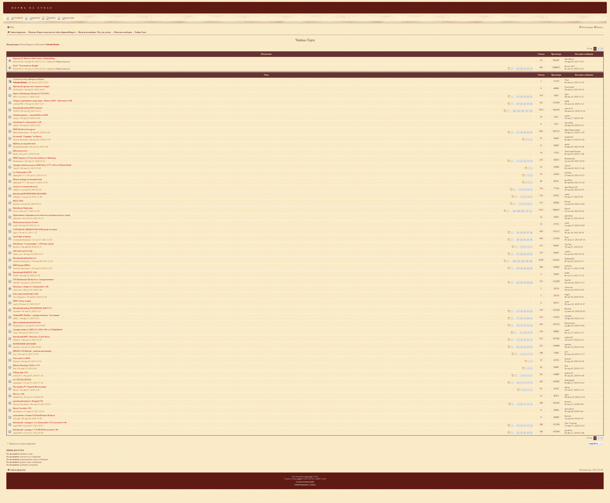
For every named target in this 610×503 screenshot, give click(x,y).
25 (521, 104)
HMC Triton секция (22, 301)
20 (528, 97)
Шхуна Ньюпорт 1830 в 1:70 (26, 365)
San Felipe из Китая (22, 236)
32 (528, 69)
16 (528, 340)
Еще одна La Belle (21, 358)
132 (531, 111)
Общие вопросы (63, 61)
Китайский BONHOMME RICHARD (29, 193)
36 (528, 347)
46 (521, 283)
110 (526, 211)
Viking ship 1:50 (20, 372)
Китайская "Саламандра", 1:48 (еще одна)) (33, 244)
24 (518, 104)
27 (528, 104)
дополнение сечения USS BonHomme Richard (34, 415)
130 (522, 111)
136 (531, 261)
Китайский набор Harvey (24, 258)
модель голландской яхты (25, 186)
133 (518, 261)
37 (531, 347)
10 (528, 190)
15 (531, 161)
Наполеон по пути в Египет (25, 222)
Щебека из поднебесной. (24, 143)
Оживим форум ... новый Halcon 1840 (30, 115)
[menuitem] (10, 27)
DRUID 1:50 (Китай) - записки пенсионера (32, 351)
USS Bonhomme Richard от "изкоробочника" (34, 279)
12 (521, 161)
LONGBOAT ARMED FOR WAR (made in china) (35, 229)
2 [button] (598, 48)
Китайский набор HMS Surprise (27, 108)
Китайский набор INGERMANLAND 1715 (32, 308)
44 (528, 132)
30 (521, 69)
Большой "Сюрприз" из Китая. (27, 136)
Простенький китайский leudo (27, 322)
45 (531, 132)
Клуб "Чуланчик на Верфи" (26, 65)
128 (514, 111)
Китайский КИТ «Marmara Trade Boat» (31, 336)
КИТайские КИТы (21, 265)
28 (531, 104)
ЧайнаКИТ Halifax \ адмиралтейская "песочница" (36, 315)
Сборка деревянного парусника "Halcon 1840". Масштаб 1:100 (42, 100)
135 (526, 261)
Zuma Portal (308, 476)
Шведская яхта (20, 151)
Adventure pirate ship (22, 251)
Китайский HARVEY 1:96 (25, 272)
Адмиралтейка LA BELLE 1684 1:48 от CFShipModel (37, 329)
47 (524, 283)
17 (518, 97)
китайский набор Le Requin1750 (28, 401)
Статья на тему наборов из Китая (28, 79)
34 (528, 311)
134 (522, 261)
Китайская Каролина (23, 208)
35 (531, 311)
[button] (602, 49)
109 (522, 211)
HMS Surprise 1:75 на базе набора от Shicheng (34, 158)
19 (524, 97)
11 (518, 161)
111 (531, 211)
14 (528, 161)
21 (531, 97)
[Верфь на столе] (32, 7)
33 (531, 69)
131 (526, 111)
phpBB (299, 479)
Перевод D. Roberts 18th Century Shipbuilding (34, 58)
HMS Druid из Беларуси (24, 129)
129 (518, 111)
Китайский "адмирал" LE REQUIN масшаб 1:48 (35, 429)
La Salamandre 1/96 (22, 172)
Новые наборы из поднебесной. (27, 179)
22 (521, 254)
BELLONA (18, 201)
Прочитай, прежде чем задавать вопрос (31, 86)
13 (524, 161)
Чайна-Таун (305, 40)
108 (518, 211)
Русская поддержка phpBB (305, 481)
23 (524, 254)
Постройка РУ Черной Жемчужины (29, 387)
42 (521, 132)
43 (524, 132)
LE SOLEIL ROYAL (22, 379)
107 (514, 211)
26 (524, 104)
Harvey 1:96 (18, 394)
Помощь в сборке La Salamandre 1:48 (30, 286)
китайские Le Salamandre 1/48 (27, 122)
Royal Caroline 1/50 (22, 408)
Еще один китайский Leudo (25, 294)
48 (528, 283)
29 (518, 69)
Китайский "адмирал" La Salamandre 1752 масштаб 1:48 (40, 422)
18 (521, 97)
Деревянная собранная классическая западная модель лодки (41, 215)
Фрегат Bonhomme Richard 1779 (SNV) (31, 93)
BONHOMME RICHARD (24, 344)
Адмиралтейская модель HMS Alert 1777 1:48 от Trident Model (42, 165)
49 (531, 283)
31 (524, 69)
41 (518, 132)
